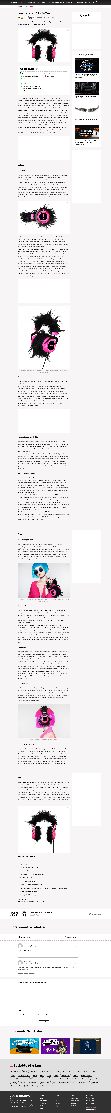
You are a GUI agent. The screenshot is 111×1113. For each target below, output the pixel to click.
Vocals (73, 2)
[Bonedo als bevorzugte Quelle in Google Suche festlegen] (30, 17)
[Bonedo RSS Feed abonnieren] (100, 2)
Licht (68, 2)
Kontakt (73, 1095)
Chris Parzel (39, 17)
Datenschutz (75, 1100)
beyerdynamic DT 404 (27, 782)
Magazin (87, 2)
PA (64, 2)
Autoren (73, 1103)
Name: (20, 1005)
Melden (26, 954)
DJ (47, 2)
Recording (41, 2)
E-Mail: (20, 1010)
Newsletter (19, 1106)
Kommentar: (21, 993)
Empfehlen (31, 954)
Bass (34, 2)
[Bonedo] (16, 2)
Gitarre (29, 2)
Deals (93, 2)
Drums (51, 2)
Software (80, 2)
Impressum (74, 1098)
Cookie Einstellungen (77, 1106)
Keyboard (58, 2)
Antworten (20, 954)
